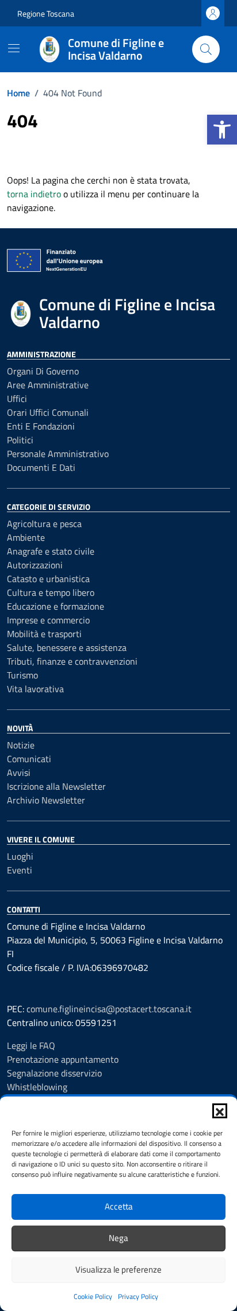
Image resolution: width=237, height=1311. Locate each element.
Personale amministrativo (58, 454)
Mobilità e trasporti (44, 634)
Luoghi (20, 856)
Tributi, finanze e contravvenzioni (72, 661)
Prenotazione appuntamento (62, 1059)
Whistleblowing (37, 1087)
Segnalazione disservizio (54, 1073)
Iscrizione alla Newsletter (56, 786)
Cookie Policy (93, 1296)
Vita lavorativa (35, 689)
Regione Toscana (45, 13)
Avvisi (18, 772)
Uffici (17, 398)
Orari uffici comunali (48, 412)
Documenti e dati (41, 467)
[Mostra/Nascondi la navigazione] (14, 48)
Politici (20, 440)
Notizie (21, 745)
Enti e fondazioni (41, 426)
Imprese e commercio (48, 620)
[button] (222, 130)
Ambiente (26, 537)
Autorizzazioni (35, 565)
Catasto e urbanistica (48, 579)
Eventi (19, 870)
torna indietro (34, 194)
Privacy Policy (138, 1296)
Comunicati (29, 759)
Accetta (119, 1206)
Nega (118, 1237)
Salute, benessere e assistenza (67, 647)
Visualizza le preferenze (118, 1269)
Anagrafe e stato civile (50, 551)
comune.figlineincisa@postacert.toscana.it (109, 1009)
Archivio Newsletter (46, 800)
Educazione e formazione (55, 606)
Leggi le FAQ (31, 1045)
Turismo (22, 675)
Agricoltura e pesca (44, 523)
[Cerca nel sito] (206, 49)
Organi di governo (43, 371)
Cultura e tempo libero (50, 592)
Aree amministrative (48, 385)
